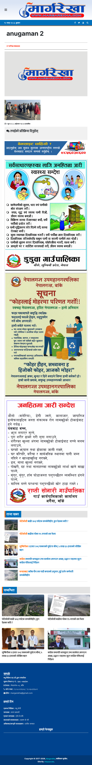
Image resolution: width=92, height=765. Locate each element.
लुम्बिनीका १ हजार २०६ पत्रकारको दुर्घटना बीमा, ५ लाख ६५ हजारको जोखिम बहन (22, 654)
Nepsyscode (49, 761)
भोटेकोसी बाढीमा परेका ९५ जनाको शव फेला (66, 619)
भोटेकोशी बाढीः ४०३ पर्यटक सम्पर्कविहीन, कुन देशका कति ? (20, 621)
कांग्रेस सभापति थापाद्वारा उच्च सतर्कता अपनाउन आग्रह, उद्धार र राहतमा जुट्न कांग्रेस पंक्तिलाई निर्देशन (67, 655)
